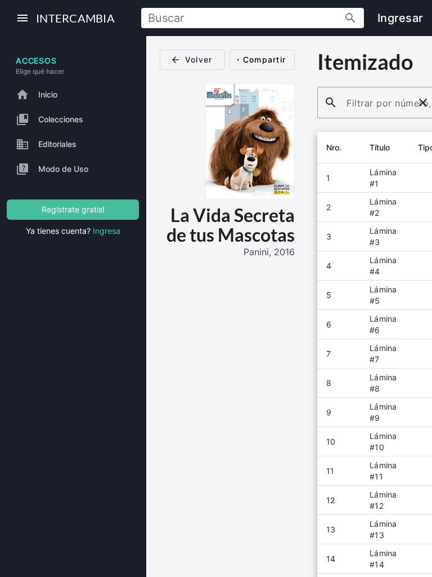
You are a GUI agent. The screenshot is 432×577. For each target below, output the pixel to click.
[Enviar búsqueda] (350, 19)
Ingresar (400, 18)
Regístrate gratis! (73, 209)
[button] (339, 147)
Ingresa (106, 231)
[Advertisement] (227, 330)
